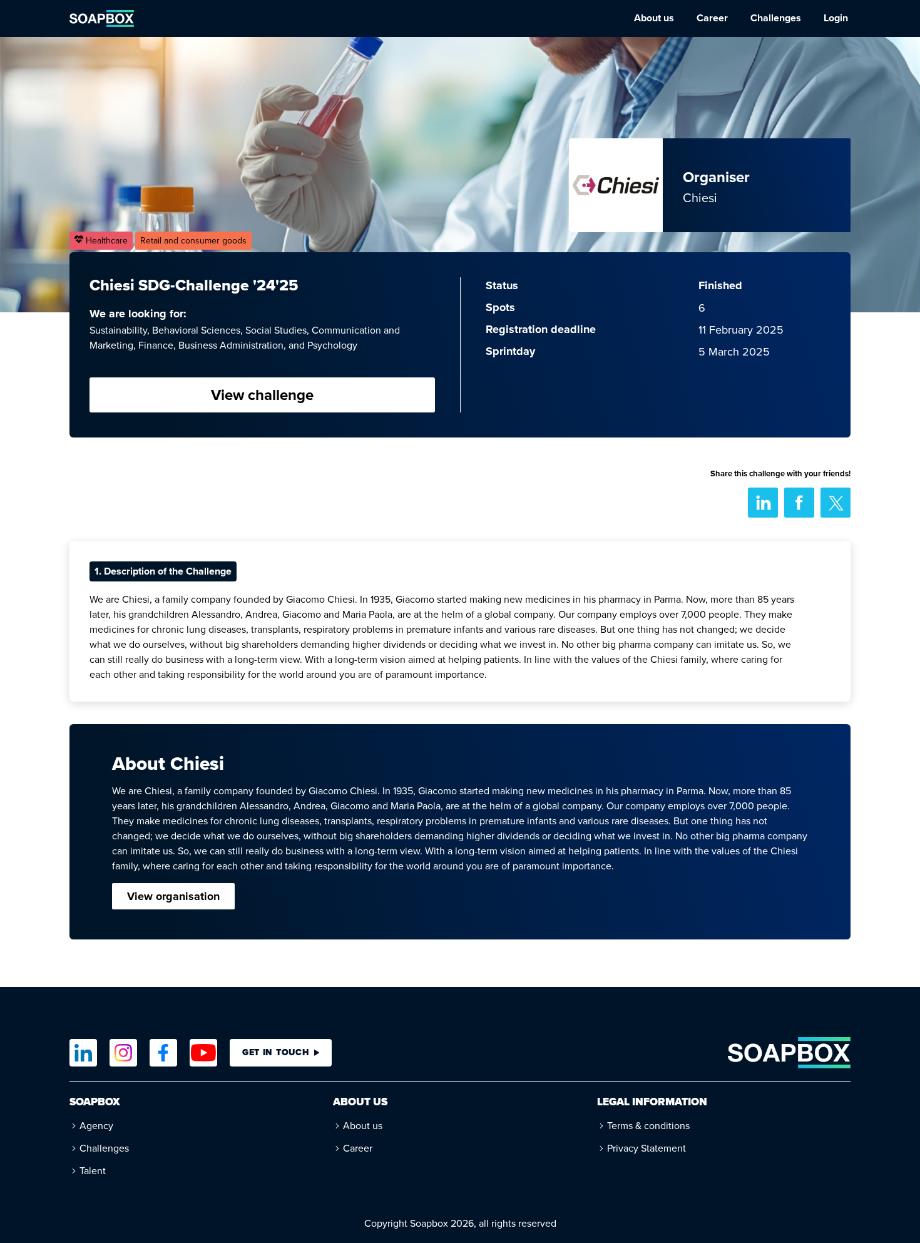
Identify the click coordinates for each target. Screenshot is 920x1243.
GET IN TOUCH (275, 1052)
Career (712, 18)
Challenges (775, 18)
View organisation (173, 896)
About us (654, 18)
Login (836, 18)
